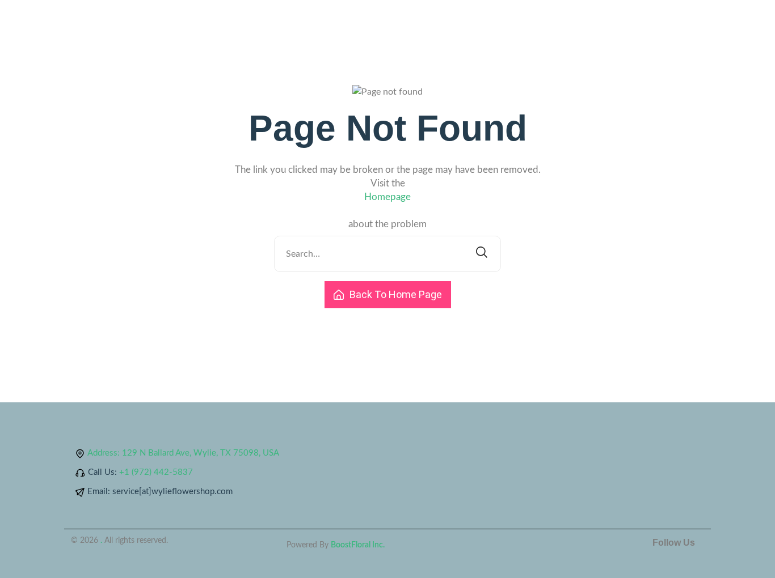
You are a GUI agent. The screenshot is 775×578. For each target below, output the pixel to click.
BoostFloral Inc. (358, 545)
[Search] (481, 254)
